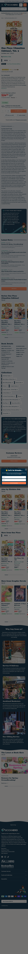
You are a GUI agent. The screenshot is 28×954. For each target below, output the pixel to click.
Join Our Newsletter (14, 483)
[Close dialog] (26, 469)
